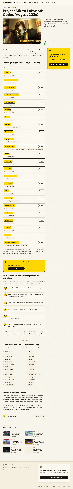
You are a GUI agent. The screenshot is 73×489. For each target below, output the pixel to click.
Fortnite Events (45, 2)
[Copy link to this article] (68, 41)
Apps (58, 2)
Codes (29, 2)
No (43, 416)
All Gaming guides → (40, 426)
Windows (53, 2)
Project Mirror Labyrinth (18, 288)
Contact (59, 486)
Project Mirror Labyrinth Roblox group (23, 302)
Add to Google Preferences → (16, 268)
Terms (68, 486)
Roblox (24, 2)
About (54, 486)
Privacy (64, 486)
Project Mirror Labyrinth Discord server (18, 405)
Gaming (19, 2)
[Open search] (68, 2)
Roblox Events (35, 2)
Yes (38, 416)
